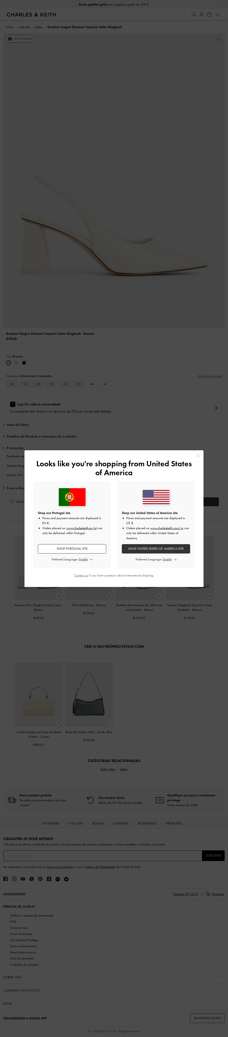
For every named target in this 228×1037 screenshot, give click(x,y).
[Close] (198, 455)
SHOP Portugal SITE (72, 549)
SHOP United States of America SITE (156, 549)
